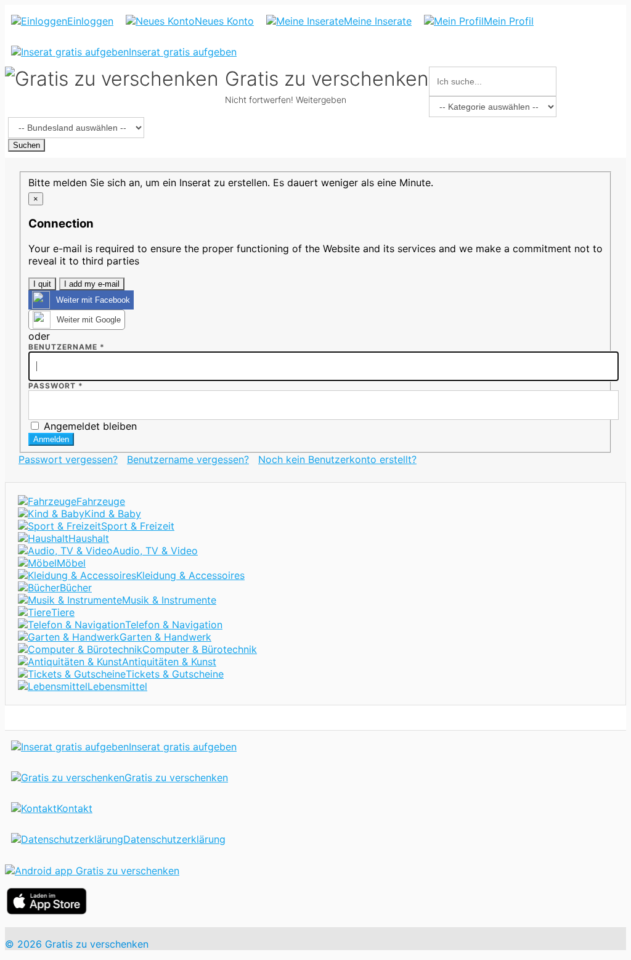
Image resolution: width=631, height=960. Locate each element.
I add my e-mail (92, 284)
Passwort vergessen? (68, 459)
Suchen (26, 145)
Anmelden (51, 439)
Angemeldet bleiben (89, 426)
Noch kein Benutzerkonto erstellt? (337, 459)
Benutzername (66, 346)
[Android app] (92, 870)
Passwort (55, 385)
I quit (42, 284)
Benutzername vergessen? (188, 459)
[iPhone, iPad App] (46, 911)
